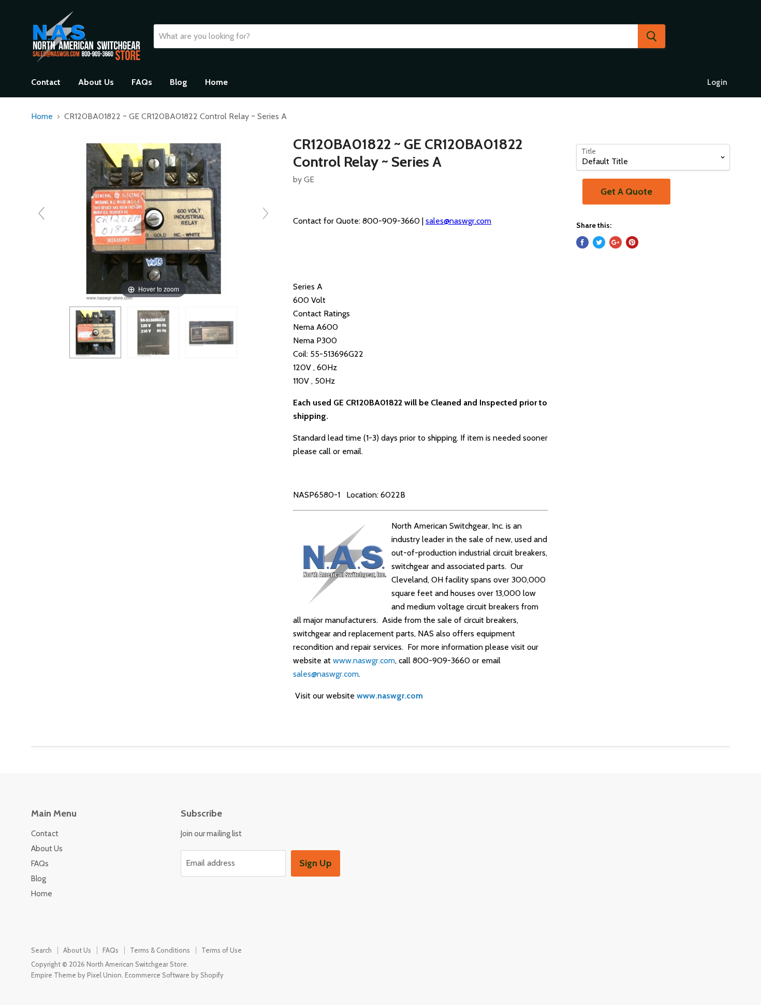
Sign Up (315, 863)
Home (216, 82)
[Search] (651, 36)
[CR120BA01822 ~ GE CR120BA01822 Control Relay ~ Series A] (95, 332)
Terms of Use (221, 950)
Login (717, 82)
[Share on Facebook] (582, 242)
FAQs (141, 82)
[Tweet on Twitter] (599, 242)
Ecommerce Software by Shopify (174, 975)
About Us (96, 82)
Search (41, 950)
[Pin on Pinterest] (632, 242)
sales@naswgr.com (458, 221)
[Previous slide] (41, 213)
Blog (178, 82)
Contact (46, 82)
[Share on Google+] (615, 242)
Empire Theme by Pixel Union (76, 975)
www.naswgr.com (364, 660)
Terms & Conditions (160, 950)
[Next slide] (265, 213)
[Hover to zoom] (153, 218)
